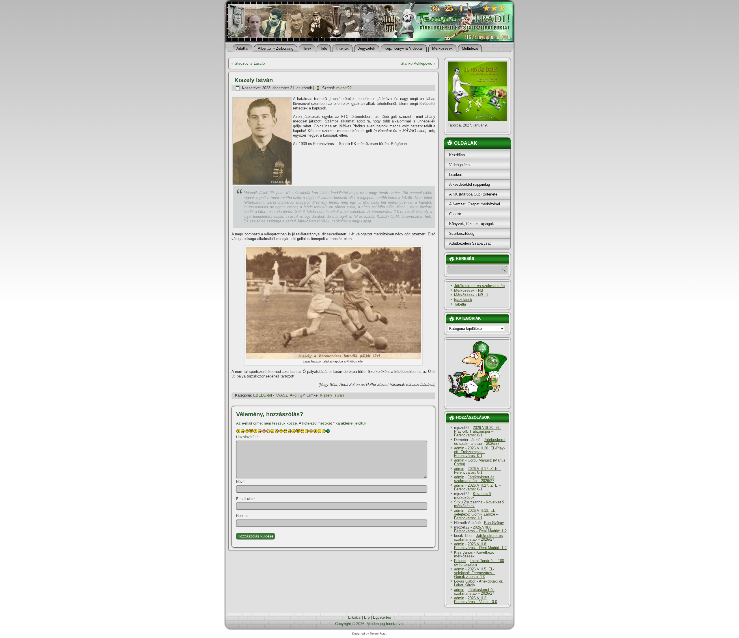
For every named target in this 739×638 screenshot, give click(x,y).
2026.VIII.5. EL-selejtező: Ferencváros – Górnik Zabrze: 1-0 (474, 573)
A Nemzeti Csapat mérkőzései (474, 204)
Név (240, 482)
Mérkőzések (442, 48)
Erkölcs (354, 617)
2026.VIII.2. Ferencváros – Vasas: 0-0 (475, 600)
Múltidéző (470, 48)
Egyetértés (382, 617)
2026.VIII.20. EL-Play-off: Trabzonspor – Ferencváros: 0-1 (477, 431)
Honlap (242, 516)
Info (324, 48)
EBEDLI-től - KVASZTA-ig (274, 395)
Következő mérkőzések (472, 496)
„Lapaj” (334, 98)
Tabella (460, 304)
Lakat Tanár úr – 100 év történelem (479, 563)
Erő (367, 617)
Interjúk (342, 48)
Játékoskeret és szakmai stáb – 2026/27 (479, 442)
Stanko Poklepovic (416, 63)
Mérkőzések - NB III (471, 295)
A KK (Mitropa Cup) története (473, 194)
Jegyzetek (366, 48)
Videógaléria (459, 165)
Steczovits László (250, 63)
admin (459, 448)
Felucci (460, 561)
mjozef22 (344, 88)
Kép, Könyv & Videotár (404, 48)
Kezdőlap (457, 155)
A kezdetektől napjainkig (469, 184)
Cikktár (455, 214)
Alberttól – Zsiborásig (275, 48)
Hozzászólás (247, 437)
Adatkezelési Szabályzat (470, 243)
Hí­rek (307, 48)
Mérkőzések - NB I (470, 290)
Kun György (494, 522)
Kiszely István (332, 395)
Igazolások (463, 299)
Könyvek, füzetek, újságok (471, 224)
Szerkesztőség (461, 233)
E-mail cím (245, 499)
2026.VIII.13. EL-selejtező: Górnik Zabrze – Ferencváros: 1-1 (476, 514)
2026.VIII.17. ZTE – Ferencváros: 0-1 (477, 470)
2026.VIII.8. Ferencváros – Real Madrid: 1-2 (480, 529)
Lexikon (455, 174)
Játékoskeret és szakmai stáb (479, 286)
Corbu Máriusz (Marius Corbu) (479, 462)
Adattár (242, 48)
